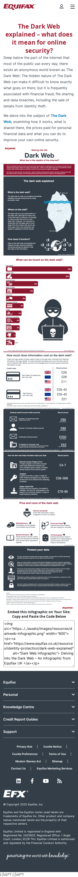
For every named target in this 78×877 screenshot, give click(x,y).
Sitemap (57, 761)
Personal (10, 694)
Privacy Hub (24, 746)
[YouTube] (46, 781)
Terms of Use (57, 754)
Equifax (9, 682)
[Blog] (59, 781)
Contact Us (18, 768)
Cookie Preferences (25, 754)
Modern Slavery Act (28, 761)
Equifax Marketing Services (54, 768)
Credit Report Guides (20, 719)
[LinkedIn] (18, 781)
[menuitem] (61, 6)
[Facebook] (32, 781)
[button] (61, 6)
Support (10, 731)
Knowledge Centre (18, 707)
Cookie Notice (52, 746)
